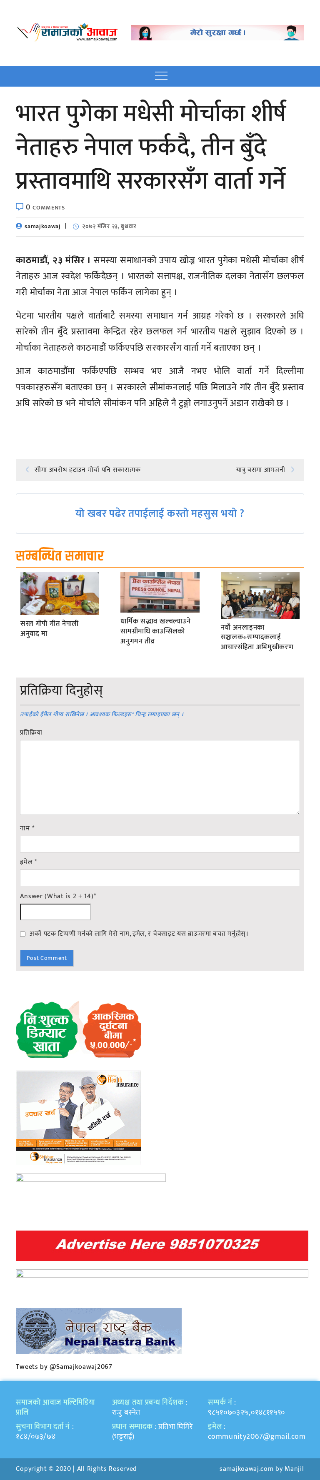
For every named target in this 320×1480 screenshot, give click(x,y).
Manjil (294, 1469)
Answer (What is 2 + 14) (58, 897)
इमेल (28, 862)
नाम (27, 829)
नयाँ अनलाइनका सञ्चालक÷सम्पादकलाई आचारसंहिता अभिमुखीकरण (257, 638)
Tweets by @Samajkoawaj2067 (64, 1367)
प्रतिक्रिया (31, 733)
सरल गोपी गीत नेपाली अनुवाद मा (49, 629)
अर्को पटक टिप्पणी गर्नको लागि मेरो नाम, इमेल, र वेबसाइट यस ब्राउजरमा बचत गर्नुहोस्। (139, 933)
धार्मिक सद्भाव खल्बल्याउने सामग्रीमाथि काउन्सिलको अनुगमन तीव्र (155, 631)
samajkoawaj (43, 226)
